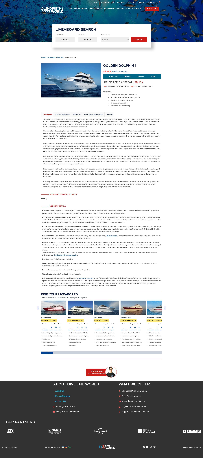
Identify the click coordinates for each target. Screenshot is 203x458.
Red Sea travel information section (65, 255)
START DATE (60, 35)
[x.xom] (154, 447)
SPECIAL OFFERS (107, 2)
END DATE (81, 35)
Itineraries (77, 114)
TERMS (185, 447)
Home (43, 57)
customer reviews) (119, 71)
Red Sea (60, 57)
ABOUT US (120, 2)
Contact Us (60, 401)
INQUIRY (142, 2)
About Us (59, 391)
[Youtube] (146, 447)
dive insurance (112, 236)
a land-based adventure (85, 278)
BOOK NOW (152, 9)
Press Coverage (62, 396)
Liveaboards (51, 57)
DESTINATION (105, 35)
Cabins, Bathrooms (63, 114)
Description (48, 114)
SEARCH (139, 40)
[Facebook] (143, 447)
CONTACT (152, 2)
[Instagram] (150, 447)
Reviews (110, 114)
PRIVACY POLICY (195, 447)
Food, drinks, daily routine (93, 114)
